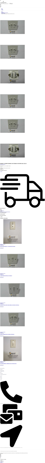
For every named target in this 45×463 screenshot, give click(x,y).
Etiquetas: (1, 211)
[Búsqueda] (22, 5)
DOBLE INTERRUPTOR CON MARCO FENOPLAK (7, 334)
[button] (1, 277)
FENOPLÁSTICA (3, 13)
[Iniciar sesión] (0, 4)
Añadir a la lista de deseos (2, 164)
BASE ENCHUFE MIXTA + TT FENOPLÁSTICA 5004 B (7, 246)
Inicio (2, 11)
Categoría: (1, 210)
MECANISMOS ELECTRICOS (4, 12)
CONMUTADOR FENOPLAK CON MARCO (6, 275)
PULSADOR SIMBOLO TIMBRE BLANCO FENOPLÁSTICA (8, 363)
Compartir (1, 171)
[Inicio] (22, 454)
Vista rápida (1, 244)
